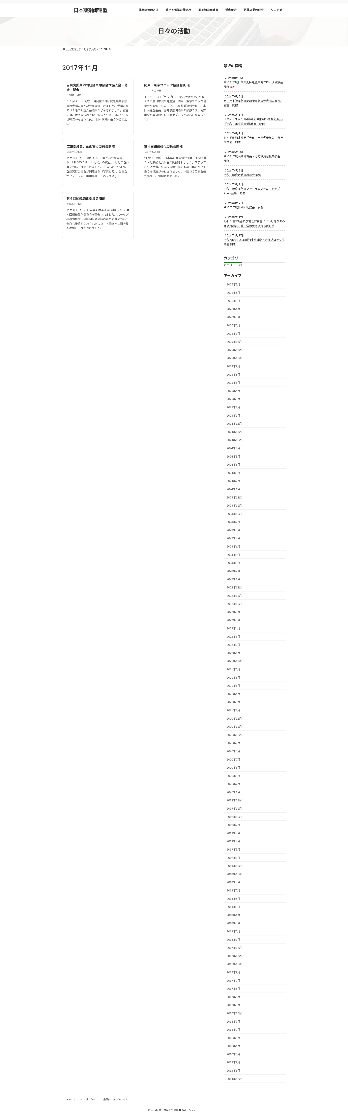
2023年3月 (233, 562)
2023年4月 (233, 554)
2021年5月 (233, 685)
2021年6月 (233, 677)
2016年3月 (233, 1054)
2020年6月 (233, 767)
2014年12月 (234, 1078)
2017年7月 (233, 980)
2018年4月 (233, 914)
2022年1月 (233, 652)
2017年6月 (233, 988)
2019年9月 (233, 825)
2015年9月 (233, 1062)
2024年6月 (233, 464)
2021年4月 (233, 693)
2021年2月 (233, 710)
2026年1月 (233, 333)
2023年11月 (234, 505)
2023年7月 (233, 538)
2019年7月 (233, 841)
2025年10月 (234, 358)
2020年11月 (234, 726)
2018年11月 (234, 865)
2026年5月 (233, 300)
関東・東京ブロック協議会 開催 (167, 85)
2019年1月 (233, 857)
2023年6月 (233, 546)
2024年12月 (234, 423)
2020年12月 (234, 718)
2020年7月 (233, 759)
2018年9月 (233, 882)
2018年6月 (233, 898)
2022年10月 (234, 603)
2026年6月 (233, 292)
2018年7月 (233, 890)
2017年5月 (233, 996)
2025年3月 (233, 399)
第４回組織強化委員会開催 (163, 146)
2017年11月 (234, 955)
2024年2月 (233, 481)
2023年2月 (233, 571)
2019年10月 (234, 816)
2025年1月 (233, 415)
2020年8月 (233, 751)
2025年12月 (234, 341)
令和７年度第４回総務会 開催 (243, 207)
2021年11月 (234, 661)
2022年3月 (233, 636)
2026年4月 (233, 308)
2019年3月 (233, 849)
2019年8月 (233, 833)
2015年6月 (233, 1070)
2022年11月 (234, 595)
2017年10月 (234, 964)
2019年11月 (234, 808)
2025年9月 (233, 366)
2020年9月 (233, 743)
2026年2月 (233, 325)
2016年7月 (233, 1029)
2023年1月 (233, 579)
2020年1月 (233, 792)
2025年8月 (233, 374)
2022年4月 (233, 628)
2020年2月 (233, 784)
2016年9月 (233, 1021)
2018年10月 (234, 874)
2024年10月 (234, 440)
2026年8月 (233, 284)
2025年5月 (233, 382)
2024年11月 (234, 431)
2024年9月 (233, 448)
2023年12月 (234, 497)
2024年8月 (233, 456)
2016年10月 (234, 1013)
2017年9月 (233, 972)
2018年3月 (233, 923)
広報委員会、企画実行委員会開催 (90, 146)
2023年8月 (233, 530)
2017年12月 (234, 947)
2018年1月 (233, 939)
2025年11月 (234, 349)
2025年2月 (233, 407)
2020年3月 (233, 775)
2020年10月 (234, 734)
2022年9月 (233, 611)
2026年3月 (233, 317)
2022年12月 (234, 587)
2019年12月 (234, 800)
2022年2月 (233, 644)
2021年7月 (233, 669)
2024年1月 (233, 489)
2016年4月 (233, 1046)
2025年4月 (233, 390)
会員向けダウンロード (115, 1099)
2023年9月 (233, 521)
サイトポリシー (87, 1099)
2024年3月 (233, 472)
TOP (68, 1099)
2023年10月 (234, 513)
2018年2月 (233, 931)
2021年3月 (233, 702)
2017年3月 (233, 1005)
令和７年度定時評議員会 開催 (242, 174)
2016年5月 (233, 1037)
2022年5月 (233, 620)
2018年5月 (233, 906)
